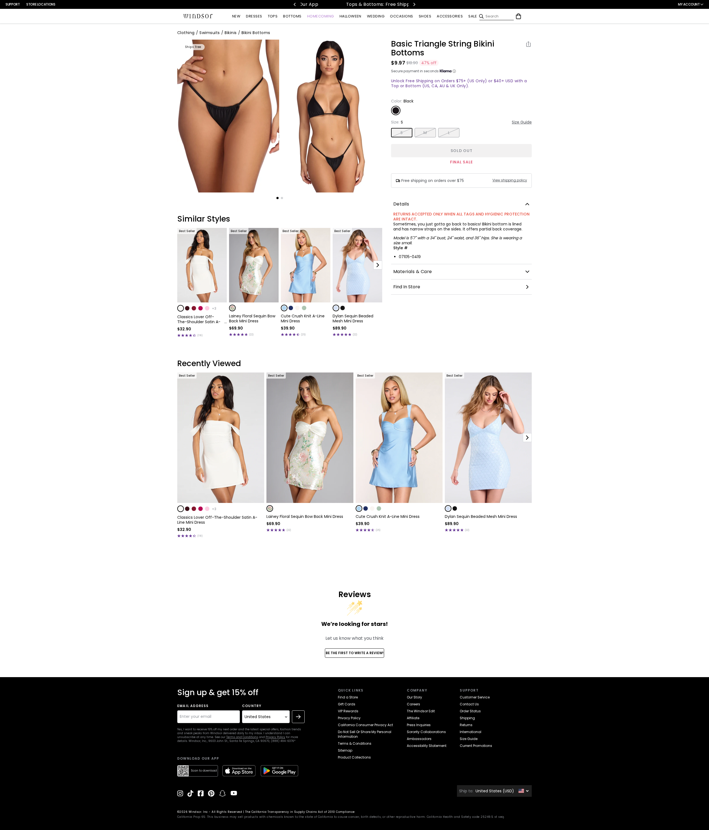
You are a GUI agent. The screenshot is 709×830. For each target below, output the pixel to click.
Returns (466, 725)
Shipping (467, 718)
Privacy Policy (275, 737)
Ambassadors (419, 738)
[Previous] (295, 4)
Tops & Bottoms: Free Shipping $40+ (355, 4)
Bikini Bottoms (256, 32)
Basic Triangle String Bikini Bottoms (442, 48)
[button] (180, 308)
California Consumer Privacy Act (365, 725)
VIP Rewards (348, 711)
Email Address (193, 706)
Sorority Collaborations (426, 731)
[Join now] (298, 716)
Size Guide (522, 122)
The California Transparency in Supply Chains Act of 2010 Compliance (300, 812)
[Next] (414, 4)
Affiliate (413, 718)
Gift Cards (346, 704)
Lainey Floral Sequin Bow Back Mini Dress (252, 318)
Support (13, 4)
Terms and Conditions (242, 737)
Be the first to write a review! (355, 653)
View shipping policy (509, 180)
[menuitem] (236, 16)
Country (251, 706)
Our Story (414, 697)
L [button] (449, 132)
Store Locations (40, 4)
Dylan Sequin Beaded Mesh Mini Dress (353, 318)
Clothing (186, 32)
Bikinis (231, 32)
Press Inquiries (419, 725)
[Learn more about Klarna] (454, 71)
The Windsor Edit (421, 711)
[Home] (198, 16)
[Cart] (518, 16)
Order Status (470, 711)
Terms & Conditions (354, 743)
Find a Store (348, 697)
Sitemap (345, 750)
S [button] (401, 132)
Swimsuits (209, 32)
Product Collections (354, 757)
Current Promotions (476, 745)
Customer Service (475, 697)
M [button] (425, 132)
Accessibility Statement (426, 745)
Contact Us (469, 704)
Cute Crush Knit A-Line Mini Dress (303, 318)
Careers (413, 704)
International (470, 731)
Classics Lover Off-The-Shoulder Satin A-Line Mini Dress (198, 319)
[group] (228, 116)
